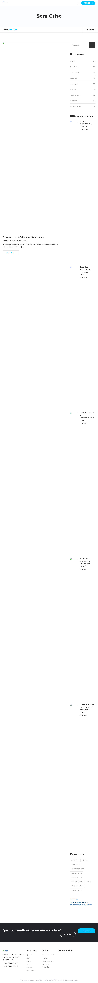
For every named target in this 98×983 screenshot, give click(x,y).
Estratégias (82, 84)
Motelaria (82, 101)
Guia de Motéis (76, 877)
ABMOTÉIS (75, 860)
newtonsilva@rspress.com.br (81, 905)
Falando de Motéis (77, 869)
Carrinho (45, 958)
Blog (28, 964)
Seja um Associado (48, 955)
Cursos (29, 961)
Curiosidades (82, 72)
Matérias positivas (82, 95)
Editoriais (82, 78)
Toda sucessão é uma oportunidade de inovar (87, 416)
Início (5, 29)
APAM (29, 958)
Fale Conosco (31, 970)
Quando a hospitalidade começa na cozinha (86, 271)
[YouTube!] (66, 954)
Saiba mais (68, 934)
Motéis (85, 860)
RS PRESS (74, 899)
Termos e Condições (45, 965)
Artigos (82, 61)
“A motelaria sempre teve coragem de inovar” (85, 562)
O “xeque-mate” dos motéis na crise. (23, 237)
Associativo (82, 67)
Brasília (88, 882)
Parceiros (30, 967)
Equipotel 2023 (76, 890)
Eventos (82, 89)
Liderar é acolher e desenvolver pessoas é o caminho (87, 708)
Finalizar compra (47, 961)
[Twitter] (59, 954)
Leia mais (10, 253)
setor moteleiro (76, 873)
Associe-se (88, 3)
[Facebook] (62, 954)
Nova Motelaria (82, 106)
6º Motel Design (76, 882)
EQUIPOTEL (75, 864)
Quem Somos (31, 955)
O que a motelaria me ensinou (86, 123)
